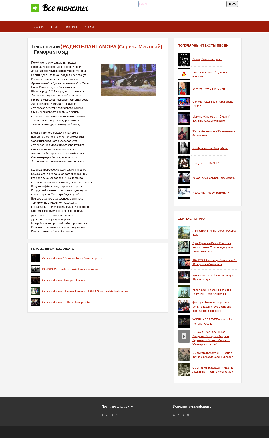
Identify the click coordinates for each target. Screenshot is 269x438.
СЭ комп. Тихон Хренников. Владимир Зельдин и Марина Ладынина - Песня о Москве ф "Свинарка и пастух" (211, 338)
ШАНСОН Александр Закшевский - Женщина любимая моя (214, 262)
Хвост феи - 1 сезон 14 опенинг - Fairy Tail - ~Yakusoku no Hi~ (212, 292)
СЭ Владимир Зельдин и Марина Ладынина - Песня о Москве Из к (212, 369)
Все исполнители (80, 27)
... (110, 415)
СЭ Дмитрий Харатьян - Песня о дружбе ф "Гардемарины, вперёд (212, 355)
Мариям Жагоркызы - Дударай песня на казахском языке (211, 118)
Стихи (56, 27)
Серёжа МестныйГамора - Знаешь (63, 280)
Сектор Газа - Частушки (207, 59)
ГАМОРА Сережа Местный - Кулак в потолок (70, 269)
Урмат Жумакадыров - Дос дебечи (213, 177)
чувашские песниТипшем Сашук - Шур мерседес (213, 277)
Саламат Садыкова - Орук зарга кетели (212, 103)
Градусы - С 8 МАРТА (205, 163)
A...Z (105, 415)
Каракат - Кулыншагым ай (208, 88)
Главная (39, 27)
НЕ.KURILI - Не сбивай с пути (210, 192)
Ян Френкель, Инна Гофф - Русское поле (214, 232)
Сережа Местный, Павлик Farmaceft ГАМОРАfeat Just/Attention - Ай (85, 291)
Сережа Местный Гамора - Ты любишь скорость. (72, 258)
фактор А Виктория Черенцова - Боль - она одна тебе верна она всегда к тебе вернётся (212, 306)
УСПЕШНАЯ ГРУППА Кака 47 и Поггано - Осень (212, 321)
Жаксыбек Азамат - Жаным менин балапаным (213, 133)
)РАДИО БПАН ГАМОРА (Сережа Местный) (111, 46)
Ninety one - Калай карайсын (210, 148)
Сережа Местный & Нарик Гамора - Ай (66, 302)
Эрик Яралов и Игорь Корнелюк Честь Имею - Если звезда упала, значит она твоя (213, 247)
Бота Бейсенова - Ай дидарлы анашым (211, 74)
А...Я (114, 415)
